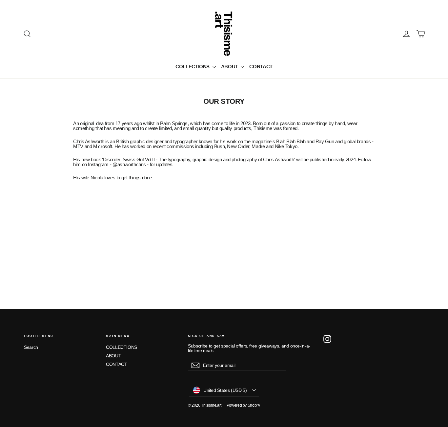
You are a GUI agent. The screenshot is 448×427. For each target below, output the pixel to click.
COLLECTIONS (193, 66)
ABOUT (230, 66)
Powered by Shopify (243, 405)
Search (31, 347)
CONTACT (260, 66)
